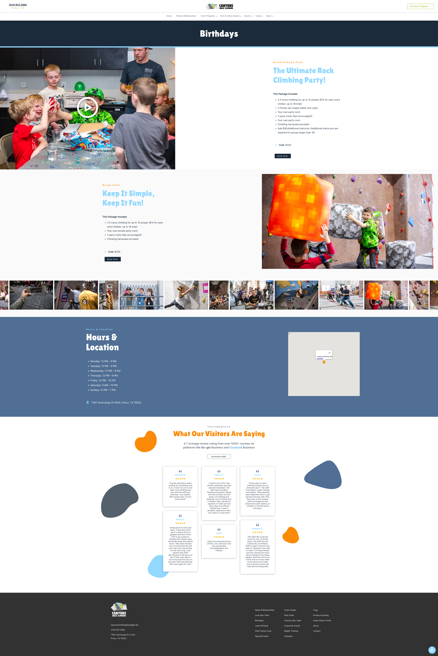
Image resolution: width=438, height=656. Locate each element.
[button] (208, 16)
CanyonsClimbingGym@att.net (124, 625)
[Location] (87, 402)
